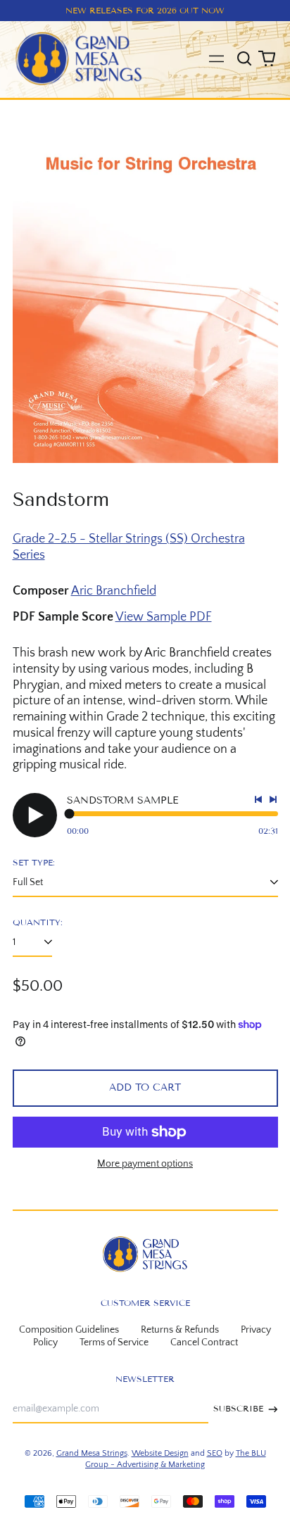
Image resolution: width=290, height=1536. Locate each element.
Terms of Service (114, 1342)
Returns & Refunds (180, 1329)
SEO (214, 1453)
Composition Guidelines (69, 1329)
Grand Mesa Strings (91, 1453)
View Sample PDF (163, 617)
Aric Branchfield (113, 591)
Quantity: (38, 922)
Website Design (160, 1453)
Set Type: (34, 862)
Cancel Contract (204, 1342)
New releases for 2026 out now (145, 10)
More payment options (145, 1163)
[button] (245, 59)
